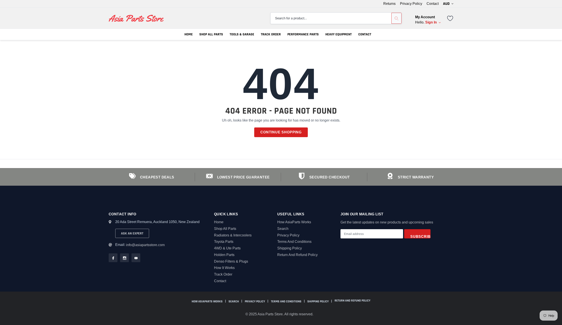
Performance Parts (303, 34)
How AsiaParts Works (294, 222)
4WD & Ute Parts (227, 248)
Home (188, 34)
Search (282, 229)
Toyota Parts (223, 241)
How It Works (224, 268)
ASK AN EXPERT (132, 233)
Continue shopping (281, 132)
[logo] (136, 18)
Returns (389, 3)
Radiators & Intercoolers (233, 235)
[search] (396, 18)
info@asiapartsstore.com (145, 245)
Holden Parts (224, 255)
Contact (433, 3)
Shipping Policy (289, 248)
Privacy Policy (411, 3)
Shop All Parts (211, 34)
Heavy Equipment (338, 34)
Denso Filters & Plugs (231, 261)
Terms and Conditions (294, 241)
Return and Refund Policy (297, 255)
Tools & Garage (242, 34)
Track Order (271, 34)
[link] (450, 18)
